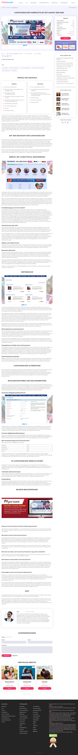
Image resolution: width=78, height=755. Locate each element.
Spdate (34, 727)
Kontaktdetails (4, 712)
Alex (18, 611)
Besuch (65, 38)
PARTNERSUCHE (54, 2)
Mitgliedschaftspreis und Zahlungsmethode (65, 83)
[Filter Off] (58, 94)
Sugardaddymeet (23, 727)
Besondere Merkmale (61, 72)
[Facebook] (3, 56)
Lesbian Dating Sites (24, 718)
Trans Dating (35, 714)
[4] (10, 637)
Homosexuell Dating (37, 710)
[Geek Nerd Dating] (58, 99)
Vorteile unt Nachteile (61, 61)
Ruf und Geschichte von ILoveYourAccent (65, 63)
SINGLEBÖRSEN (33, 2)
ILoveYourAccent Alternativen (62, 81)
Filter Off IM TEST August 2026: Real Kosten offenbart (65, 95)
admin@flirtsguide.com (53, 709)
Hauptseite (21, 2)
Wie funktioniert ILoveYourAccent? (63, 76)
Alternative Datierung (14, 67)
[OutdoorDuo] (58, 114)
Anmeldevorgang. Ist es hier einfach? (64, 66)
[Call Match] (58, 109)
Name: (3, 639)
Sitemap (3, 721)
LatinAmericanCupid (24, 731)
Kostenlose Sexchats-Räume (38, 67)
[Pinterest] (11, 56)
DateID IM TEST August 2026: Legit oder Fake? (65, 105)
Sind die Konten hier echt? (62, 68)
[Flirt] (65, 47)
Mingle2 (34, 721)
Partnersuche (59, 74)
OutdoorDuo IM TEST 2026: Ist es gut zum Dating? (65, 114)
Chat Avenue (22, 721)
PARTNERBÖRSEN (63, 2)
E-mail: (29, 639)
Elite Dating (35, 712)
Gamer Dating (36, 718)
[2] (7, 637)
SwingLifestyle (22, 723)
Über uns (3, 710)
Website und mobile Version (62, 70)
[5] (11, 637)
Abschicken (6, 655)
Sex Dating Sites (36, 706)
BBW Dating (22, 714)
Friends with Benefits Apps (8, 59)
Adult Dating (5, 67)
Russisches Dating (36, 708)
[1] (6, 637)
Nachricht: (4, 645)
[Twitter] (8, 56)
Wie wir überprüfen (5, 714)
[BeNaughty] (59, 47)
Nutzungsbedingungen (6, 719)
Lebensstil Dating (5, 70)
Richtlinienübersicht (6, 718)
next (29, 694)
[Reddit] (63, 122)
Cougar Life (35, 725)
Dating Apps (22, 706)
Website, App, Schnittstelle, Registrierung (65, 65)
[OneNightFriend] (72, 47)
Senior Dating (22, 719)
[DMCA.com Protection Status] (53, 736)
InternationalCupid (23, 733)
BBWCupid (35, 731)
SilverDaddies (35, 719)
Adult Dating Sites (36, 716)
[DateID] (58, 104)
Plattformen (14, 70)
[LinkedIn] (5, 56)
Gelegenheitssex (23, 712)
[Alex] (9, 616)
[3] (8, 637)
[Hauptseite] (7, 2)
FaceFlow (35, 729)
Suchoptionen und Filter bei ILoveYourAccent (65, 78)
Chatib (21, 725)
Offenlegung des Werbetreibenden (8, 716)
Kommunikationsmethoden (62, 79)
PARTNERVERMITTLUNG (44, 2)
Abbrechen (15, 655)
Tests (27, 2)
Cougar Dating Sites (23, 716)
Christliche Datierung (24, 710)
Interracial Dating (23, 708)
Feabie (34, 723)
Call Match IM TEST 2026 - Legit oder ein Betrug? (65, 110)
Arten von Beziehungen (25, 67)
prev (25, 694)
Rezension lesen (9, 685)
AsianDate (22, 729)
